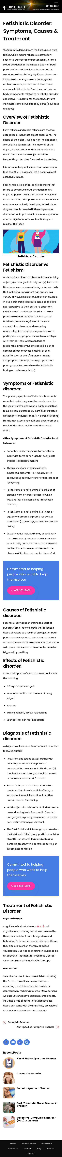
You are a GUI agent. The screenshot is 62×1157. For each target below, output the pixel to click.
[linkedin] (20, 1041)
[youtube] (13, 1041)
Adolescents (46, 1143)
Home (13, 1143)
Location (31, 1153)
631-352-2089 (22, 590)
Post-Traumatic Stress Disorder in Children (37, 1104)
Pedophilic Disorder (19, 1022)
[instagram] (27, 1041)
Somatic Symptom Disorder (33, 1088)
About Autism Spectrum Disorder (36, 1058)
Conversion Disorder (29, 1073)
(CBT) (40, 926)
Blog (39, 1148)
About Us (50, 1148)
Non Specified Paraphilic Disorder (35, 1027)
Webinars (27, 1148)
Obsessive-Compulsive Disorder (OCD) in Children (36, 1119)
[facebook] (6, 1041)
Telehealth (13, 1148)
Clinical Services (28, 1143)
